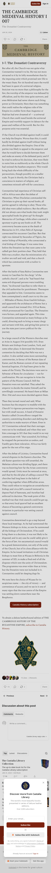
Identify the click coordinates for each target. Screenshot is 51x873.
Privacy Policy (30, 846)
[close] (43, 783)
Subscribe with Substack (27, 835)
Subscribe (25, 825)
